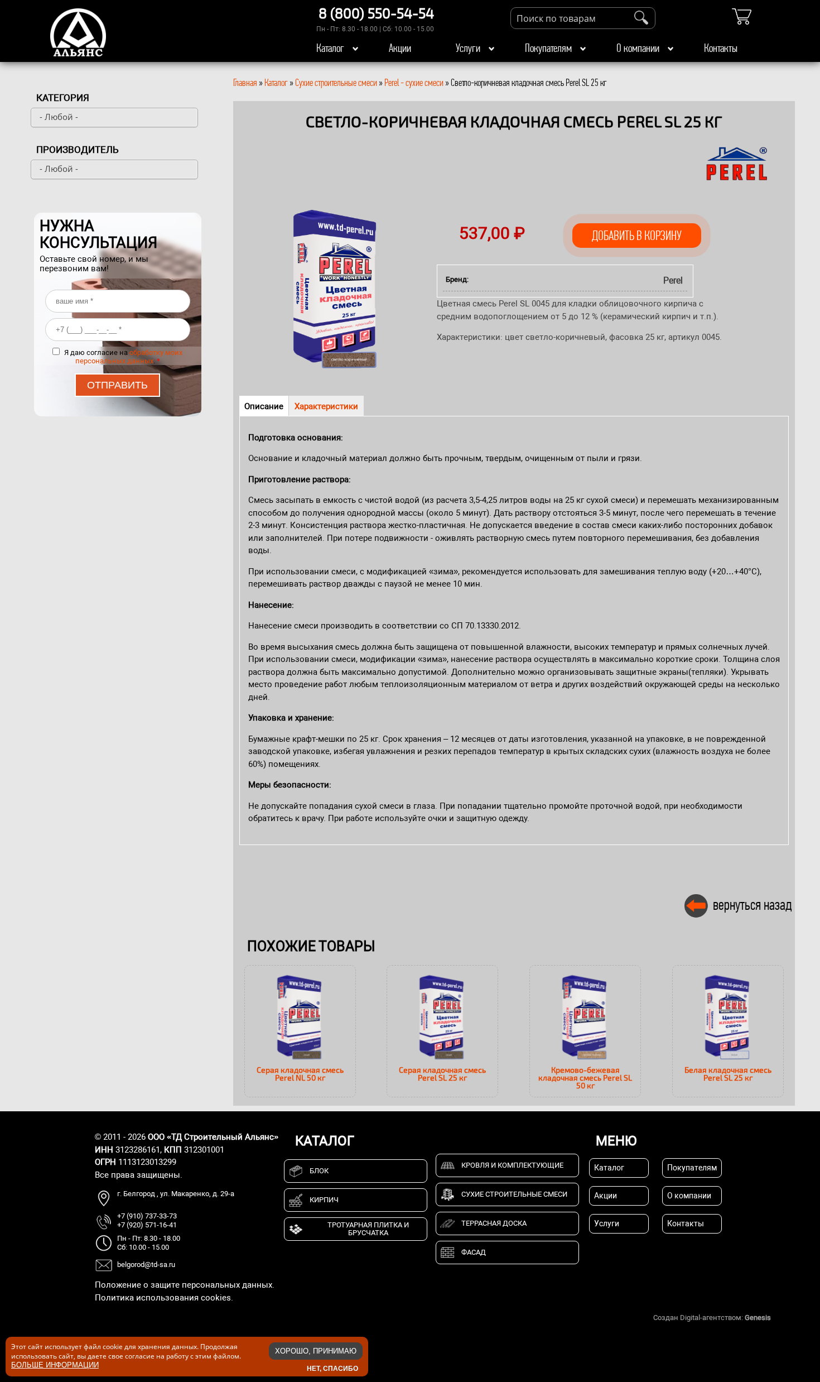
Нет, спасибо (332, 1368)
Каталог (330, 48)
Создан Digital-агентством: (712, 1317)
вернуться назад (752, 904)
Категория (62, 97)
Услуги (468, 48)
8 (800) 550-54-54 (376, 12)
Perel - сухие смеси (413, 82)
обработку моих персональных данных (129, 356)
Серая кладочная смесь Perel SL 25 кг (442, 1073)
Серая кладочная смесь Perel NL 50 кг (300, 1073)
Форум (784, 1317)
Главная (245, 82)
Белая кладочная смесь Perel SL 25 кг (727, 1073)
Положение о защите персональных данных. (184, 1285)
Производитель (77, 149)
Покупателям (548, 48)
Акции (400, 48)
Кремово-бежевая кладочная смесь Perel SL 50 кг (585, 1077)
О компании (637, 48)
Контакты (720, 48)
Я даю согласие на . (123, 356)
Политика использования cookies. (164, 1298)
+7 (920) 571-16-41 (147, 1225)
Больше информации (55, 1364)
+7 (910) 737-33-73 (147, 1216)
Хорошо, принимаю (315, 1351)
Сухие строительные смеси (336, 82)
